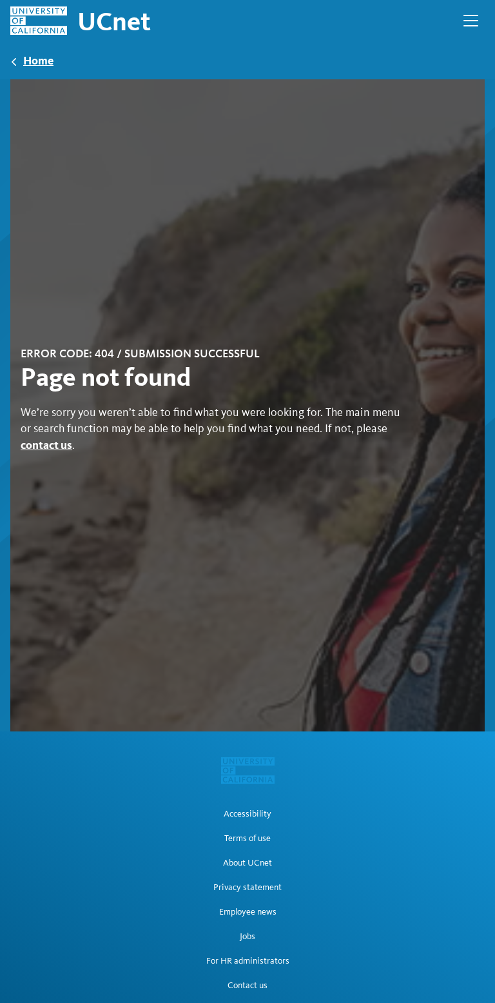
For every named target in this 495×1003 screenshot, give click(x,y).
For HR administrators (247, 961)
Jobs (247, 936)
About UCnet (247, 863)
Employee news (248, 912)
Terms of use (247, 838)
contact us (46, 444)
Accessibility (247, 814)
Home (38, 60)
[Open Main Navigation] (471, 20)
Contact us (247, 985)
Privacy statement (247, 887)
